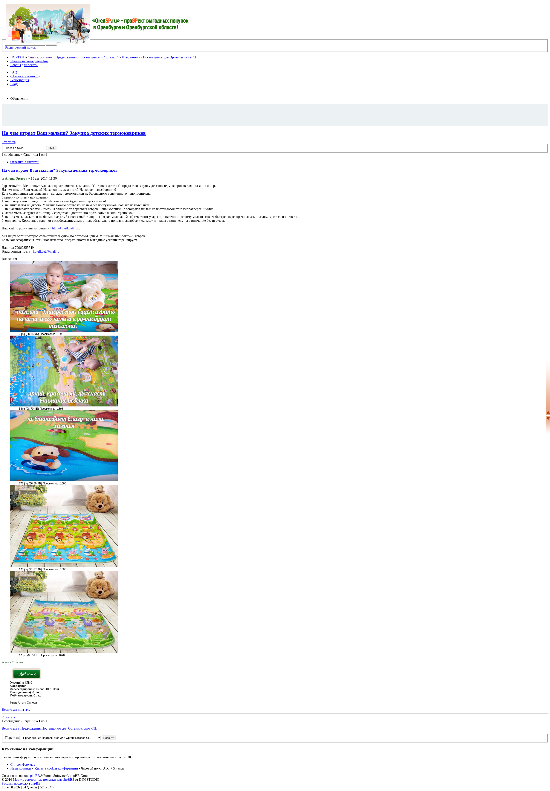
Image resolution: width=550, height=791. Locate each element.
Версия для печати (24, 65)
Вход (14, 84)
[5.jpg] (64, 405)
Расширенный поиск (20, 47)
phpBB (35, 775)
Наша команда (20, 768)
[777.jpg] (64, 480)
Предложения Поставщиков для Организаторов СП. (160, 57)
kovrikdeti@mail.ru (46, 251)
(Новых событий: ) (25, 76)
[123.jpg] (64, 566)
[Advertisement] (275, 114)
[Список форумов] (97, 24)
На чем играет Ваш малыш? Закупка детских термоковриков (74, 133)
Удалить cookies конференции (56, 768)
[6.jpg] (64, 330)
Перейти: (12, 737)
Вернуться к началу (16, 709)
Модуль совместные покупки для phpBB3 (43, 779)
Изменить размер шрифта (29, 61)
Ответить (8, 142)
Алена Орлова (16, 178)
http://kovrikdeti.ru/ (65, 228)
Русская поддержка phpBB (21, 783)
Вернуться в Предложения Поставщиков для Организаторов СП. (49, 728)
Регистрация (19, 80)
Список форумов (40, 57)
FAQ (13, 72)
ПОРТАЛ (17, 57)
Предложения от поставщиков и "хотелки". (87, 57)
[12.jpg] (64, 652)
